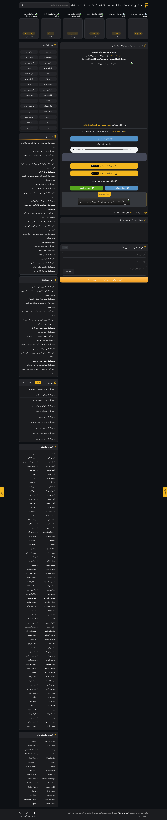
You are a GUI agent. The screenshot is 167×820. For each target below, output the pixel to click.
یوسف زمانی (31, 726)
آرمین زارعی (50, 458)
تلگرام (34, 816)
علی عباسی (51, 619)
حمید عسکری (50, 536)
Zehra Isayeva (50, 803)
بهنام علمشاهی (31, 519)
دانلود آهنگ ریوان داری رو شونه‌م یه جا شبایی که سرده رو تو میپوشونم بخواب (39, 322)
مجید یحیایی (32, 647)
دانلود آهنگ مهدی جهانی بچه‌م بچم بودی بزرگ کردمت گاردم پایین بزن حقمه (40, 338)
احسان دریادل (50, 466)
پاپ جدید (48, 52)
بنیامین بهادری (50, 515)
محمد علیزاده (50, 660)
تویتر (20, 816)
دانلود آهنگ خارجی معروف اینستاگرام (42, 263)
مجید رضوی (51, 647)
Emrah (53, 762)
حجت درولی (32, 532)
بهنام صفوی (51, 519)
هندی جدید (29, 95)
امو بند (34, 478)
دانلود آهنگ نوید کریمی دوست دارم (43, 151)
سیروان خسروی (49, 581)
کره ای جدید (29, 73)
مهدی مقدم (51, 685)
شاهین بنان (51, 594)
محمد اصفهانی (31, 656)
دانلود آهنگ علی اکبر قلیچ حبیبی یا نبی (42, 188)
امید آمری (51, 482)
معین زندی (32, 676)
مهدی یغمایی (50, 689)
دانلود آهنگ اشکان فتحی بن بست (44, 361)
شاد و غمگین (48, 106)
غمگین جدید (48, 111)
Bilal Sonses (51, 746)
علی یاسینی (51, 627)
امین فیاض (32, 503)
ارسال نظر (68, 271)
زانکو (53, 557)
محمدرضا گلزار (31, 664)
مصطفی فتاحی (50, 676)
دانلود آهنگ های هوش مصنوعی (44, 246)
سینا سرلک (51, 586)
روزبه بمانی (51, 553)
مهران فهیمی (31, 689)
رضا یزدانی (32, 548)
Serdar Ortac (32, 787)
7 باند (53, 453)
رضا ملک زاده (50, 548)
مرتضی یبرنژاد (117, 131)
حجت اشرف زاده (49, 532)
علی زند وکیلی (50, 614)
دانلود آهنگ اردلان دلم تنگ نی (45, 395)
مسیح (34, 672)
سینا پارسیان (51, 590)
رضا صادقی (51, 544)
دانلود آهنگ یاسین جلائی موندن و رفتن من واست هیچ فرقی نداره (38, 178)
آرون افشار (32, 458)
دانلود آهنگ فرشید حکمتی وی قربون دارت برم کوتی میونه (39, 228)
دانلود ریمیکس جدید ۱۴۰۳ (46, 242)
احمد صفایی (51, 474)
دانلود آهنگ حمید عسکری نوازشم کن (42, 433)
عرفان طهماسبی (49, 606)
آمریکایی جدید (29, 63)
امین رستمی (50, 503)
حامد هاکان (32, 524)
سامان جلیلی (50, 565)
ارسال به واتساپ (85, 188)
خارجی (29, 84)
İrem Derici (32, 770)
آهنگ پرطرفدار (88, 5)
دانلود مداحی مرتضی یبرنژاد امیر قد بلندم (127, 46)
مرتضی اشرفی (50, 668)
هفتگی (38, 382)
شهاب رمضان (31, 598)
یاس (53, 718)
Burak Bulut (32, 746)
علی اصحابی (50, 610)
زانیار (34, 557)
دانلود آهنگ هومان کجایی (47, 172)
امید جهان (33, 482)
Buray (53, 750)
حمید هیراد (32, 536)
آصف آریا (52, 462)
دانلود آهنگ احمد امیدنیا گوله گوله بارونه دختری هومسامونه (39, 207)
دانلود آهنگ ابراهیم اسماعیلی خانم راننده (41, 221)
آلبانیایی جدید (48, 95)
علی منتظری (31, 623)
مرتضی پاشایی (31, 668)
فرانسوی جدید (29, 106)
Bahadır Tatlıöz (50, 741)
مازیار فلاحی (32, 635)
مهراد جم (33, 685)
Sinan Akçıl (51, 795)
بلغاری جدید (29, 117)
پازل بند (33, 705)
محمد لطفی (32, 660)
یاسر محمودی (50, 722)
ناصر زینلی (32, 693)
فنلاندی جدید (29, 128)
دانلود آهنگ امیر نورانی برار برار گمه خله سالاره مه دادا (38, 145)
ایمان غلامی (51, 507)
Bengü (34, 741)
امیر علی (33, 491)
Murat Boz (51, 783)
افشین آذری (51, 478)
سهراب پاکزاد (31, 569)
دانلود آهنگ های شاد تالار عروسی (44, 271)
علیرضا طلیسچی (30, 627)
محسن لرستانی (49, 652)
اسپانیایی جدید (29, 90)
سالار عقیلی (51, 561)
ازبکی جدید (29, 79)
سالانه (24, 382)
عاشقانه (48, 101)
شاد (48, 73)
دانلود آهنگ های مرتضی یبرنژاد (103, 181)
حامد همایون (51, 528)
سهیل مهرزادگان (30, 573)
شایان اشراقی (31, 594)
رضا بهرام (32, 561)
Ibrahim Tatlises (31, 766)
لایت (47, 128)
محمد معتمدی (50, 664)
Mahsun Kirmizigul (48, 779)
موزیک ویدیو (111, 5)
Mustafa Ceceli (31, 783)
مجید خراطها (32, 643)
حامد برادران (50, 524)
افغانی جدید (48, 68)
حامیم (34, 528)
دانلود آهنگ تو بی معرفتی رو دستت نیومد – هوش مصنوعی (38, 157)
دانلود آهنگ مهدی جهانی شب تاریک (43, 328)
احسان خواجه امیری (29, 462)
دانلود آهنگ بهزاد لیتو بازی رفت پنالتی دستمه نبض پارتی (38, 371)
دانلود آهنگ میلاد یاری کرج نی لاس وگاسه (41, 287)
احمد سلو (33, 470)
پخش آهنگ (75, 5)
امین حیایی (32, 499)
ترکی (29, 111)
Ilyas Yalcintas (50, 770)
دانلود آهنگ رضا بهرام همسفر (45, 184)
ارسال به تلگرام (120, 188)
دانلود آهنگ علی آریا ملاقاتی (45, 411)
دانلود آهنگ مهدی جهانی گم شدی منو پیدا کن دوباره (38, 344)
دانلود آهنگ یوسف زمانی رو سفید (43, 400)
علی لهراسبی (50, 623)
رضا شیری (32, 540)
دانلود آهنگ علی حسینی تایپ (45, 439)
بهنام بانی (33, 515)
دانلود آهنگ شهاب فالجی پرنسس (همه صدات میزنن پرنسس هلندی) (37, 293)
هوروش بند (51, 705)
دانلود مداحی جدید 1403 (47, 250)
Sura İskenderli (50, 799)
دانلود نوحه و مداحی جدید (120, 212)
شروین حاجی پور (49, 598)
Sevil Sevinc (51, 791)
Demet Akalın (50, 754)
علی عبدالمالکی (31, 619)
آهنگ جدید (123, 5)
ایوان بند (33, 507)
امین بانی (33, 495)
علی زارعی (32, 610)
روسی (48, 122)
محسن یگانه (51, 656)
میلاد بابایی (51, 693)
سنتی (29, 101)
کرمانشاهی (48, 57)
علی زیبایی (32, 614)
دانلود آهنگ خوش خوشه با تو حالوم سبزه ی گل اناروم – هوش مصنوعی (39, 215)
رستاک (52, 540)
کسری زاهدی (50, 713)
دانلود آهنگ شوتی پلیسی (47, 259)
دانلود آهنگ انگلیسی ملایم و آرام (44, 267)
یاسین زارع (51, 726)
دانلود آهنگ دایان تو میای (47, 417)
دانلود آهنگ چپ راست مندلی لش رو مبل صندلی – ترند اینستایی (38, 236)
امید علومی (51, 486)
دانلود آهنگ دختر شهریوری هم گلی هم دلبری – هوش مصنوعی (39, 305)
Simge (34, 791)
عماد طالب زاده (31, 631)
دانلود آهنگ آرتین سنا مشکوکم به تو (43, 422)
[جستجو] (22, 5)
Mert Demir (32, 779)
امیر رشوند (32, 486)
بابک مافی (32, 511)
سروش (33, 565)
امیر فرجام (51, 495)
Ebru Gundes (50, 758)
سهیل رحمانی (50, 573)
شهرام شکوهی (31, 602)
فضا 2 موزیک (137, 5)
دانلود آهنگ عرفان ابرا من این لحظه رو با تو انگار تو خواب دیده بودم (38, 166)
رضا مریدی (32, 544)
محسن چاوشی (31, 652)
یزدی (48, 117)
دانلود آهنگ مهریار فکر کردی (45, 428)
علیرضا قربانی (50, 631)
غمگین (29, 68)
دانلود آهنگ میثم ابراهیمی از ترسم (43, 406)
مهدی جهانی (32, 680)
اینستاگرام (26, 816)
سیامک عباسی (50, 577)
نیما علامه (52, 701)
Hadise (53, 766)
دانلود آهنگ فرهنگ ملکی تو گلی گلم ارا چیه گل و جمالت (38, 313)
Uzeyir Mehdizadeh (30, 799)
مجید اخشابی (50, 643)
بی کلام (47, 79)
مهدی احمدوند (50, 680)
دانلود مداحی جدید (116, 55)
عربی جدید (29, 57)
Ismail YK (51, 774)
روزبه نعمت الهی (30, 553)
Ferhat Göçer (32, 762)
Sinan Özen (32, 795)
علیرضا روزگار (31, 606)
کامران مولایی (31, 709)
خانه (124, 131)
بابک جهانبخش (50, 511)
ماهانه (31, 382)
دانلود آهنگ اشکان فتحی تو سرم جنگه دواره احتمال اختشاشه (38, 355)
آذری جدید (48, 63)
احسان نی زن (31, 466)
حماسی (29, 122)
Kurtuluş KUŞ (31, 774)
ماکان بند (33, 639)
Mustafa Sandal (50, 787)
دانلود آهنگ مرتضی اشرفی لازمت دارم (42, 389)
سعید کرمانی (50, 569)
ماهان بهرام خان (49, 639)
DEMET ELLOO (30, 754)
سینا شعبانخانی (31, 586)
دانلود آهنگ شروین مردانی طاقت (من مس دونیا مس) (39, 195)
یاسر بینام (33, 718)
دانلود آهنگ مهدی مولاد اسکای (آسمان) (42, 299)
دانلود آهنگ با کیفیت (103, 166)
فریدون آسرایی (50, 635)
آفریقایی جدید (47, 90)
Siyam (34, 804)
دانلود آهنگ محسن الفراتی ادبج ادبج (43, 201)
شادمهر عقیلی (31, 590)
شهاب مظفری (50, 602)
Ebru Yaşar (32, 758)
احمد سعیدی (51, 470)
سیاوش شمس (31, 577)
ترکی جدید (29, 52)
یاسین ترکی (32, 722)
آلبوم (100, 5)
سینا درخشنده (31, 581)
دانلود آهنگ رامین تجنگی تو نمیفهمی (43, 349)
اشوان (34, 474)
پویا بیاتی (52, 709)
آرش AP (33, 453)
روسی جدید (48, 84)
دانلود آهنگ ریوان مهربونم (46, 332)
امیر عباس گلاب (49, 491)
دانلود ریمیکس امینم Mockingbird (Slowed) (97, 125)
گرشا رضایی (32, 713)
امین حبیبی (51, 499)
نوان (34, 697)
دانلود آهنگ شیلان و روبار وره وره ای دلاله (41, 365)
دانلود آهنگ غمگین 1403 (47, 254)
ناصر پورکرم (50, 697)
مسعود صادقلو (50, 672)
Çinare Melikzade (30, 750)
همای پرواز (32, 701)
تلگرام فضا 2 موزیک (102, 139)
